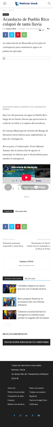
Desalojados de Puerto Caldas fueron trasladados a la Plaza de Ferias (38, 246)
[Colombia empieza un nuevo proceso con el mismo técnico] (9, 288)
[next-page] (8, 324)
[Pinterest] (18, 35)
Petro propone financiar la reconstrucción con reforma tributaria (31, 301)
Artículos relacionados (12, 279)
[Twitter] (11, 35)
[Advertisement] (26, 201)
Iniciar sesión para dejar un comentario (26, 342)
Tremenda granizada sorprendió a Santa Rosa (13, 244)
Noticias (11, 10)
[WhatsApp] (24, 35)
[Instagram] (20, 415)
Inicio (4, 10)
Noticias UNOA (11, 29)
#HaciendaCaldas (21, 211)
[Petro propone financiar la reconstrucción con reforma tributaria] (9, 301)
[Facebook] (5, 35)
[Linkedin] (26, 415)
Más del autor (30, 279)
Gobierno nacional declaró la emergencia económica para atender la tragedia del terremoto (33, 314)
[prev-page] (4, 324)
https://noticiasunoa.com (26, 265)
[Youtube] (38, 415)
